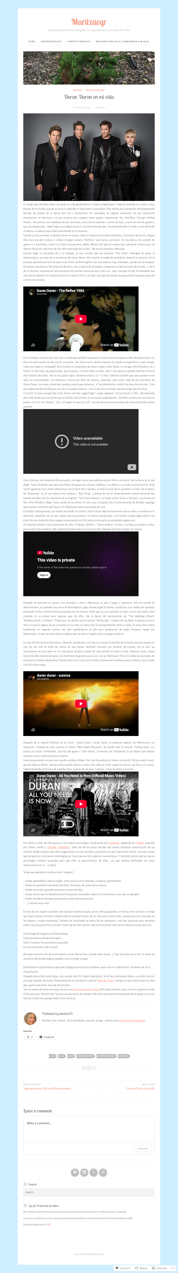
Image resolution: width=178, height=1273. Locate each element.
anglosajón (85, 1056)
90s (71, 1056)
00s (52, 1056)
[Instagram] (103, 1172)
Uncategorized (95, 90)
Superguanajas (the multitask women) (47, 1086)
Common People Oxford (85, 989)
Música (78, 90)
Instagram (63, 847)
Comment (142, 1148)
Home (32, 41)
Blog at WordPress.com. (89, 1254)
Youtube (51, 847)
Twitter (140, 843)
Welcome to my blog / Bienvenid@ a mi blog (122, 41)
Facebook (113, 843)
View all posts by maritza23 (131, 1020)
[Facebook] (75, 1172)
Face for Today (106, 980)
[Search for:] (89, 1192)
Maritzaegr (89, 21)
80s (62, 1056)
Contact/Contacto (78, 41)
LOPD (48, 1224)
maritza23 (100, 107)
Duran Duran (106, 1056)
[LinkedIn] (84, 1172)
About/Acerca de (51, 41)
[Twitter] (94, 1172)
